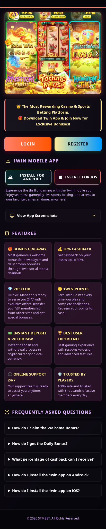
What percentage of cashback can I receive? (53, 459)
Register (78, 144)
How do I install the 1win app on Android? (50, 474)
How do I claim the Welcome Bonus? (45, 427)
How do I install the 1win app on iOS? (46, 490)
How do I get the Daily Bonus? (39, 443)
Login (28, 144)
